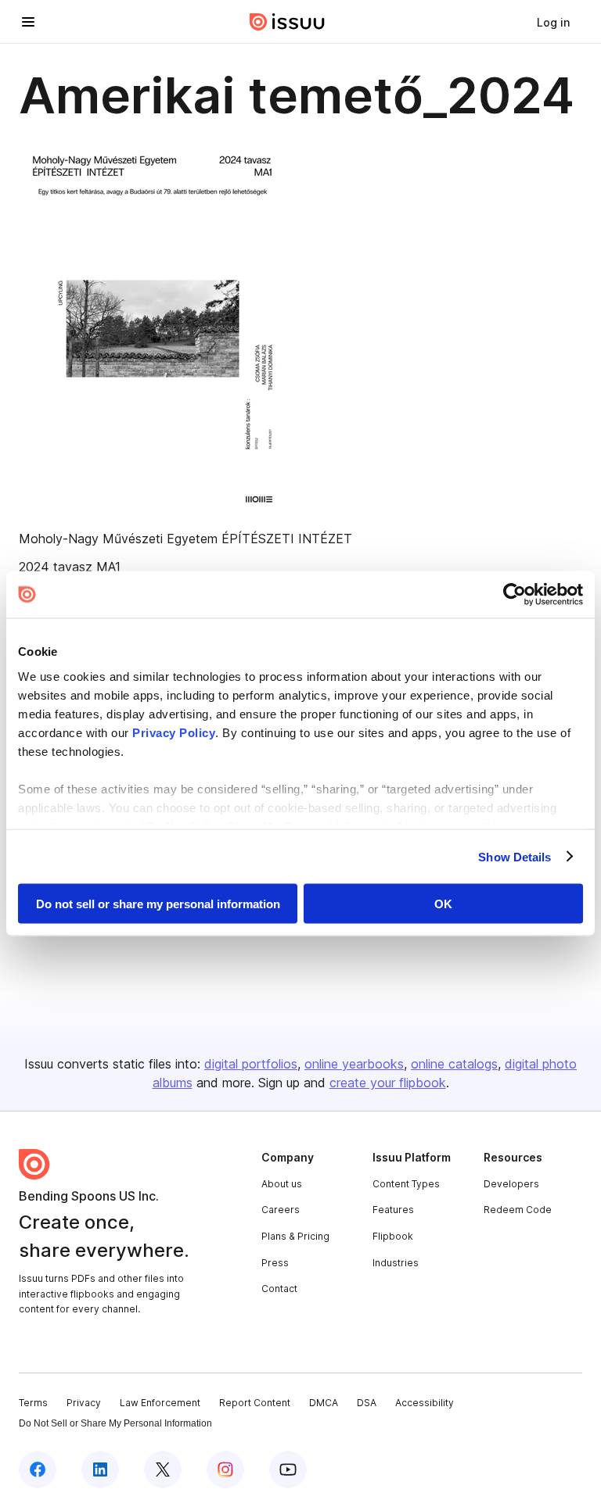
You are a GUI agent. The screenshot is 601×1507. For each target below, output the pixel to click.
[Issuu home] (287, 21)
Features (393, 1209)
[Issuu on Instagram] (225, 1469)
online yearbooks (354, 1064)
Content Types (406, 1184)
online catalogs (454, 1064)
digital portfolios (250, 1064)
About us (281, 1184)
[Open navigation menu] (28, 22)
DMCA (323, 1403)
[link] (553, 22)
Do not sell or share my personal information (158, 904)
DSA (366, 1403)
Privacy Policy (173, 732)
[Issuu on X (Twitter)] (163, 1469)
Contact (279, 1288)
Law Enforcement (160, 1403)
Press (275, 1263)
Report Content (254, 1403)
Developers (511, 1184)
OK (443, 904)
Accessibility (424, 1403)
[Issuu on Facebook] (37, 1469)
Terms (33, 1403)
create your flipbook (387, 1082)
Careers (280, 1209)
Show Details (514, 856)
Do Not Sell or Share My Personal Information (115, 1423)
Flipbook (392, 1236)
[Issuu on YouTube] (288, 1469)
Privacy (84, 1403)
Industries (395, 1263)
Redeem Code (518, 1209)
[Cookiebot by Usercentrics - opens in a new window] (514, 595)
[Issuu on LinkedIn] (100, 1469)
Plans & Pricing (295, 1236)
